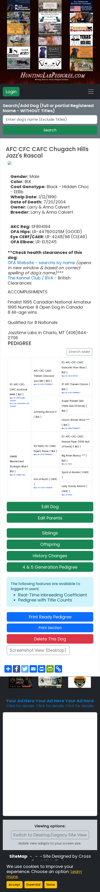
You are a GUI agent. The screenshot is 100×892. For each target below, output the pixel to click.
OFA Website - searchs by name (42, 263)
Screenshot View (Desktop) (38, 650)
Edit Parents (50, 518)
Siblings (50, 533)
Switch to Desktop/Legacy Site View (50, 835)
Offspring (50, 544)
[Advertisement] (50, 764)
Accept (14, 884)
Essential (33, 884)
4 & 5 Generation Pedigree (50, 567)
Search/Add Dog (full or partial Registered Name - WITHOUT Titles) (48, 108)
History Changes (50, 556)
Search (50, 130)
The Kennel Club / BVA (31, 278)
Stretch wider (79, 351)
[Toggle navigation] (91, 91)
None (51, 884)
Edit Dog (50, 506)
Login (11, 92)
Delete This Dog (50, 639)
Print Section (50, 627)
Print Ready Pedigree (50, 617)
